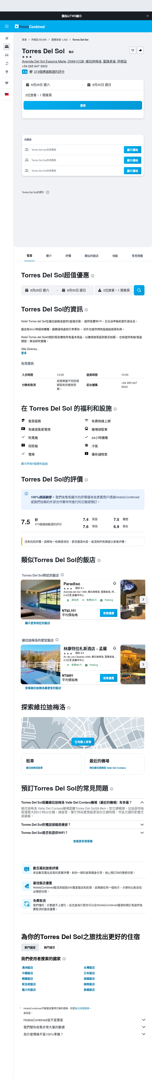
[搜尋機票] (7, 38)
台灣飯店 (89, 967)
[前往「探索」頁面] (7, 72)
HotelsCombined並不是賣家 (43, 1020)
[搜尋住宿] (7, 47)
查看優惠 (108, 613)
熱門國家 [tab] (30, 947)
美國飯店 (89, 978)
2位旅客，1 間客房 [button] (38, 95)
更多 (24, 353)
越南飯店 (89, 984)
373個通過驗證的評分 (49, 71)
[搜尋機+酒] (7, 63)
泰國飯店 (89, 989)
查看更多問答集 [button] (83, 841)
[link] (37, 623)
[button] (147, 15)
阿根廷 (35, 39)
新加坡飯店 (29, 984)
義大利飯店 (29, 989)
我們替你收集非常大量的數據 (44, 1027)
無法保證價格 (82, 1008)
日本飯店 (89, 973)
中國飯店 (27, 973)
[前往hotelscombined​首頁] (29, 26)
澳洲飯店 (27, 967)
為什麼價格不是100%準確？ (43, 1034)
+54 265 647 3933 (35, 66)
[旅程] (7, 83)
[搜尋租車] (7, 55)
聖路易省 (56, 39)
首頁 (24, 39)
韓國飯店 (27, 978)
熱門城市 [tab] (49, 947)
